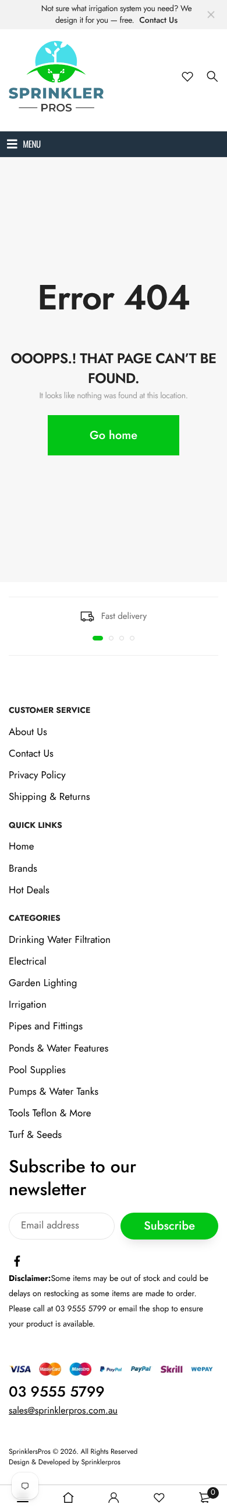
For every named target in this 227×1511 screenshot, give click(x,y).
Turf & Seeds (35, 1136)
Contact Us (158, 20)
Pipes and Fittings (46, 1027)
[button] (98, 638)
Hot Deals (29, 890)
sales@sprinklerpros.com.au (63, 1411)
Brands (23, 869)
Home (21, 847)
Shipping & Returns (49, 798)
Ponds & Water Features (58, 1049)
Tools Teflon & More (50, 1113)
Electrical (28, 962)
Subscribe (169, 1225)
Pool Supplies (37, 1070)
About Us (28, 732)
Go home (113, 435)
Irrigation (28, 1005)
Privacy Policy (37, 775)
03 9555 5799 (57, 1391)
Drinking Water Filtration (60, 940)
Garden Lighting (43, 983)
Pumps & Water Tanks (53, 1092)
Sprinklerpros (100, 1462)
